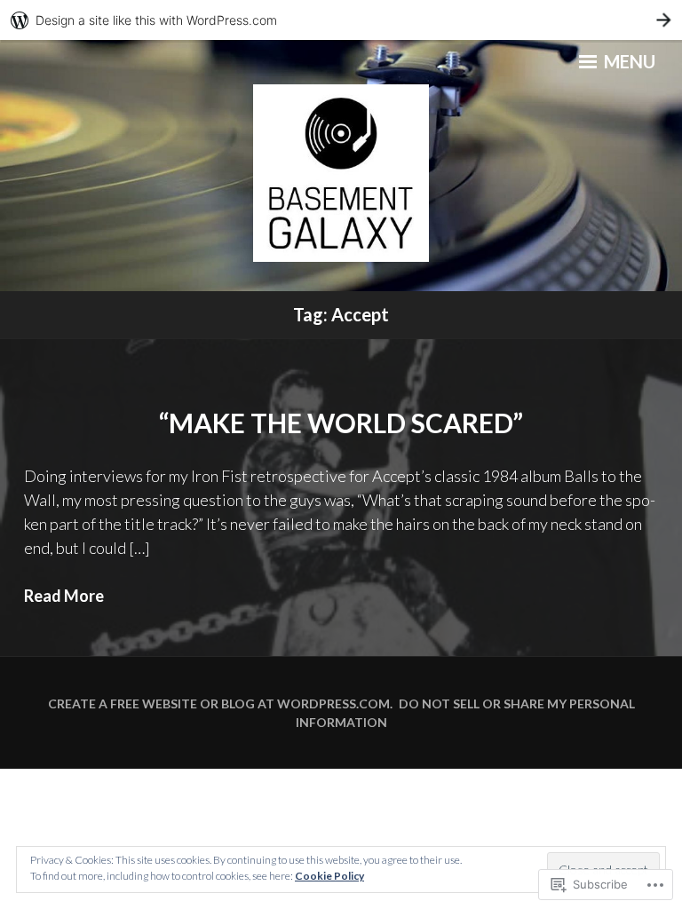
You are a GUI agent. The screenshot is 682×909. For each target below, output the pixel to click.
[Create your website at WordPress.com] (341, 20)
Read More (64, 595)
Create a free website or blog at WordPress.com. (220, 703)
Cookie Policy (329, 875)
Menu (627, 61)
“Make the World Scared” (341, 423)
